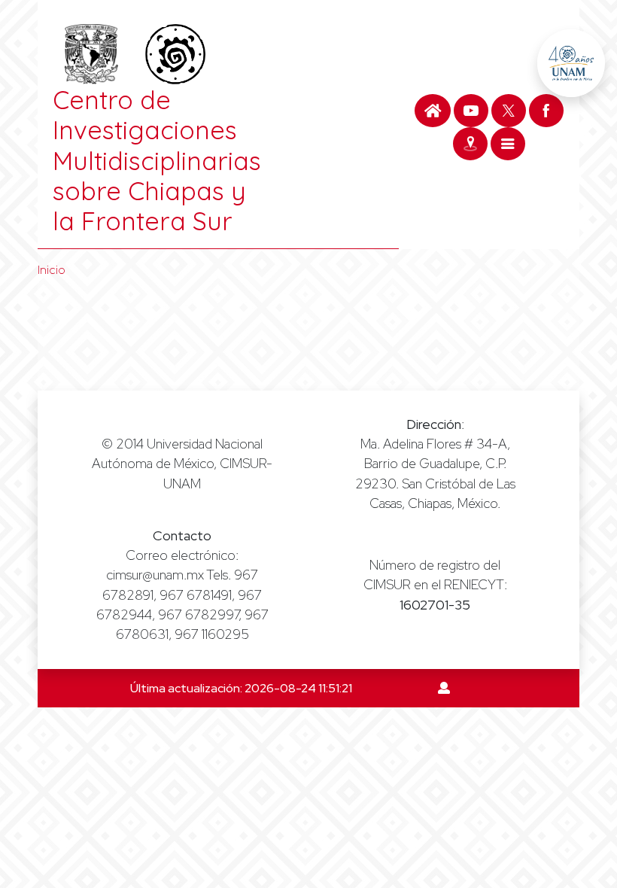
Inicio (51, 270)
